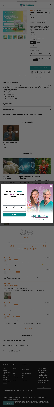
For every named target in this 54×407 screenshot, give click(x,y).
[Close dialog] (51, 186)
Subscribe (14, 214)
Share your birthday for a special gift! (13, 207)
